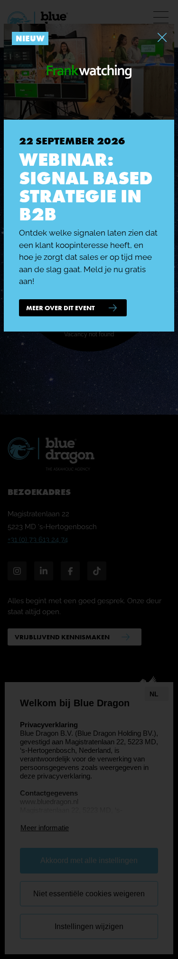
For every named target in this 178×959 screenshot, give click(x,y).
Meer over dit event (60, 308)
